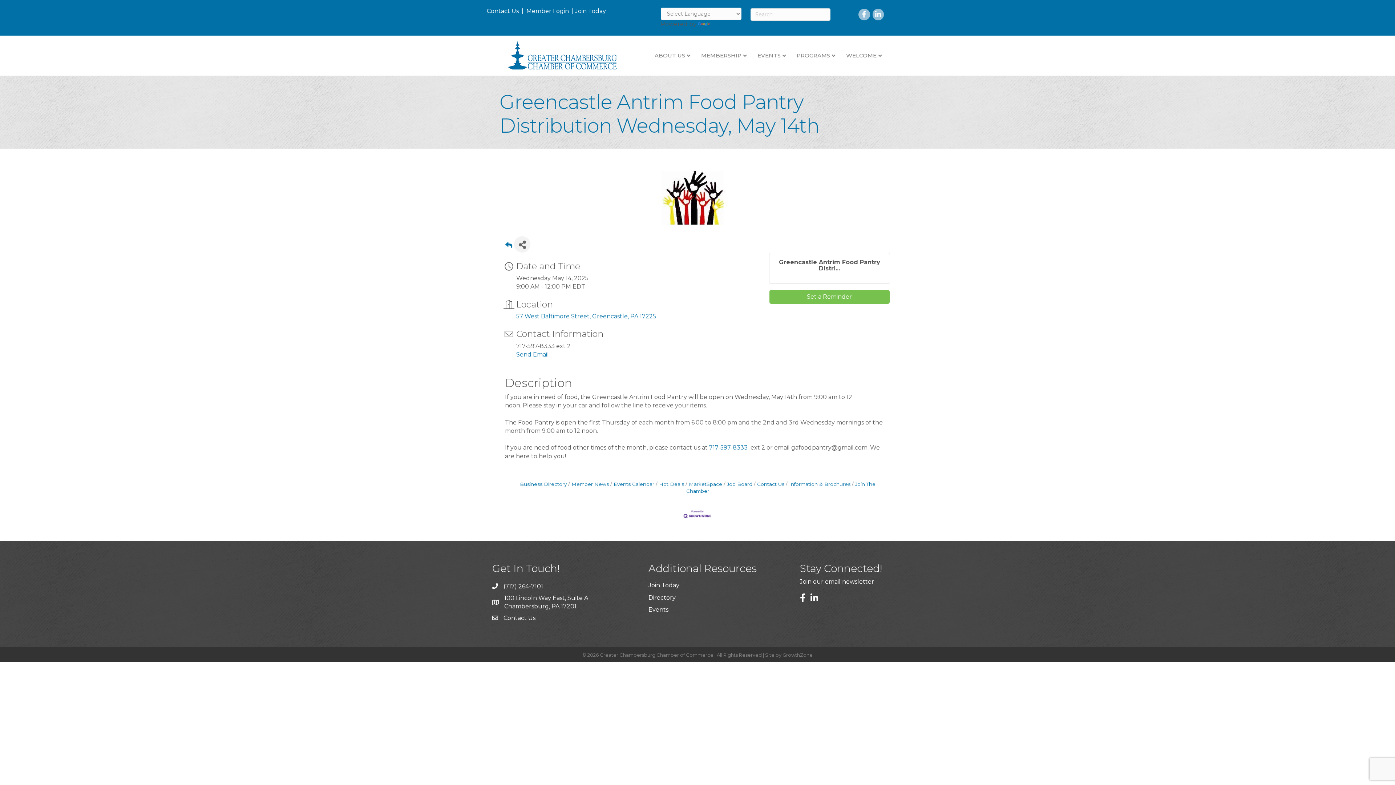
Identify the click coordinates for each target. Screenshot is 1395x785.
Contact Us (503, 11)
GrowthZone (798, 655)
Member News (590, 484)
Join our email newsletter (837, 581)
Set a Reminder (829, 296)
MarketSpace (705, 484)
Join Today (590, 11)
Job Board (739, 484)
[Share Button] (522, 244)
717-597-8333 (728, 447)
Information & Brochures (819, 484)
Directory (662, 597)
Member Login (547, 11)
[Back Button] (508, 247)
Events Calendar (634, 484)
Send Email (532, 354)
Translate (725, 24)
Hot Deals (671, 484)
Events (658, 609)
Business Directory (543, 484)
